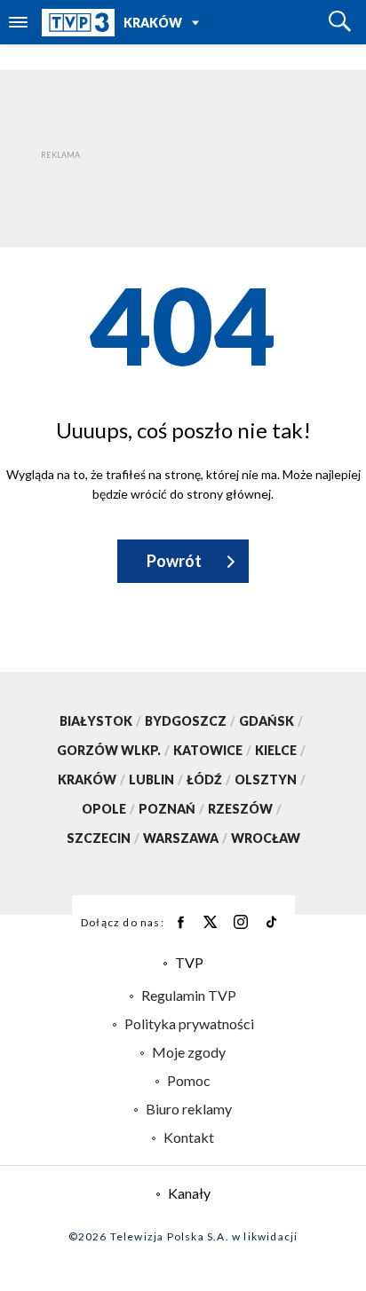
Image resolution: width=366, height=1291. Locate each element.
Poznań (171, 808)
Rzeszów (245, 808)
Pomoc (189, 1080)
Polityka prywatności (189, 1023)
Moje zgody (189, 1051)
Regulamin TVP (188, 995)
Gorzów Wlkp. (113, 750)
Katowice (212, 750)
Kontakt (188, 1137)
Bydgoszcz (190, 720)
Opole (108, 808)
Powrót (174, 561)
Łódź (209, 779)
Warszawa (185, 838)
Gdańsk (271, 720)
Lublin (156, 779)
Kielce (280, 750)
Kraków (152, 22)
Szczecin (103, 838)
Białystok (100, 720)
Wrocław (265, 838)
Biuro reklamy (189, 1108)
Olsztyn (270, 779)
